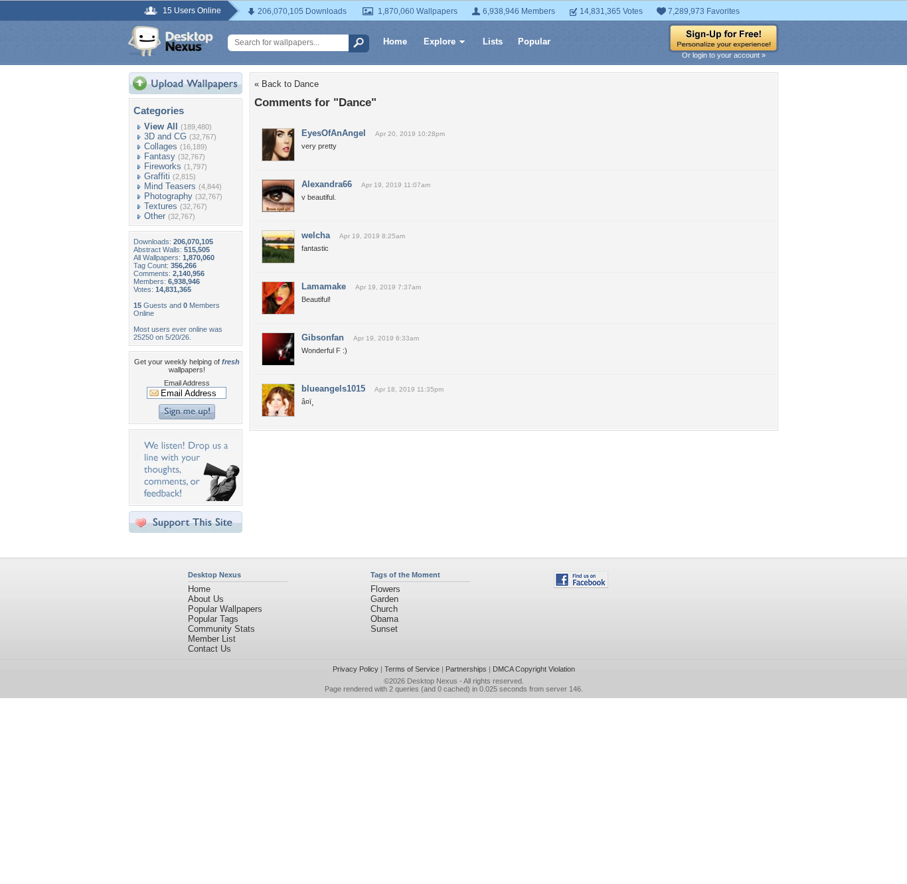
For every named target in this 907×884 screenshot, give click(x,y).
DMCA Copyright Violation (534, 669)
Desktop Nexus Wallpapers (170, 41)
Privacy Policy (355, 669)
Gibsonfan (322, 337)
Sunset (384, 629)
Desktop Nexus (432, 681)
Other (154, 216)
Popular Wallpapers (225, 609)
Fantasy (159, 156)
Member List (212, 639)
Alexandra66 (326, 184)
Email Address (187, 383)
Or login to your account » (724, 55)
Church (384, 609)
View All (161, 126)
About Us (206, 599)
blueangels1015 (333, 389)
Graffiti (157, 176)
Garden (384, 599)
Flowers (385, 589)
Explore (439, 41)
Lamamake (323, 286)
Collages (160, 146)
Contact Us (209, 649)
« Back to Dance (286, 84)
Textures (160, 206)
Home (395, 41)
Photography (168, 196)
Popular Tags (213, 619)
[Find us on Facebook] (581, 585)
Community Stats (221, 629)
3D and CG (165, 136)
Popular (534, 41)
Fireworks (162, 166)
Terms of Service (412, 669)
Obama (384, 619)
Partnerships (466, 669)
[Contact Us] (189, 498)
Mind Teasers (170, 186)
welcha (315, 235)
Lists (493, 41)
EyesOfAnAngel (333, 133)
